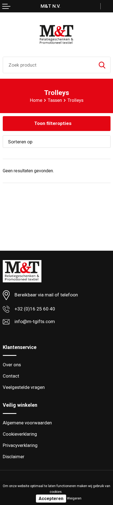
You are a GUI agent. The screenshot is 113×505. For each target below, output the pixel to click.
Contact (11, 376)
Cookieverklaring (20, 434)
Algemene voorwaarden (27, 422)
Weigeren (74, 498)
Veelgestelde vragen (24, 387)
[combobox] (48, 65)
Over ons (12, 364)
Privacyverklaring (20, 445)
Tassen (55, 100)
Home (36, 100)
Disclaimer (13, 456)
